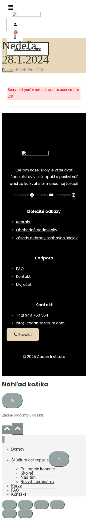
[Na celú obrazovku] (25, 504)
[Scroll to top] (7, 429)
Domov (17, 449)
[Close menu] (3, 439)
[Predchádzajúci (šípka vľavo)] (9, 513)
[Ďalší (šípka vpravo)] (25, 513)
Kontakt (18, 494)
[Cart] (15, 37)
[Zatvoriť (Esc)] (57, 504)
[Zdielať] (41, 504)
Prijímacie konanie (38, 468)
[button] (11, 7)
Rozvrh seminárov (37, 481)
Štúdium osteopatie (30, 459)
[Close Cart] (12, 400)
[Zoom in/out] (9, 504)
